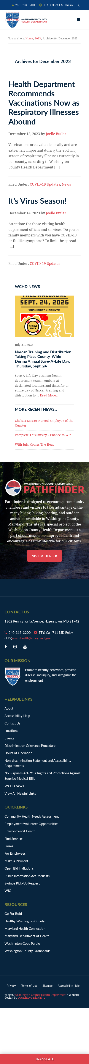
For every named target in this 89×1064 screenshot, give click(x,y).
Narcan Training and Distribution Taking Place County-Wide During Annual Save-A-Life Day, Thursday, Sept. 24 (43, 359)
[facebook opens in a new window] (6, 646)
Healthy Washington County (25, 921)
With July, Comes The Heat (34, 444)
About (9, 708)
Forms (9, 846)
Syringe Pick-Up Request (22, 883)
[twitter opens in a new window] (15, 646)
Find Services (14, 838)
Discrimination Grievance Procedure (30, 745)
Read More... (49, 395)
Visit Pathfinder (44, 556)
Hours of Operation (18, 752)
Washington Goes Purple (22, 943)
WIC (8, 890)
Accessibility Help (17, 715)
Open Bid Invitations (21, 868)
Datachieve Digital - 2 (31, 997)
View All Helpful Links (20, 793)
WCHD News (14, 785)
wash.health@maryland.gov (31, 638)
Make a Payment (16, 861)
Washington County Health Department (26, 20)
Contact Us (12, 723)
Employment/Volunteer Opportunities (31, 823)
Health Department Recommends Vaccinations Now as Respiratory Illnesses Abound (43, 102)
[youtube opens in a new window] (25, 646)
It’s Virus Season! (37, 200)
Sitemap (47, 985)
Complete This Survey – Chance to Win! (44, 435)
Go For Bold (13, 913)
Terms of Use (29, 985)
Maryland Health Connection (25, 928)
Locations (11, 730)
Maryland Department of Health (27, 935)
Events (9, 738)
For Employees (15, 853)
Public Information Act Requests (27, 875)
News (66, 184)
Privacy (11, 985)
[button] (79, 20)
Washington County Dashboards (27, 950)
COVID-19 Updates (45, 184)
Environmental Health (20, 831)
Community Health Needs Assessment (32, 816)
